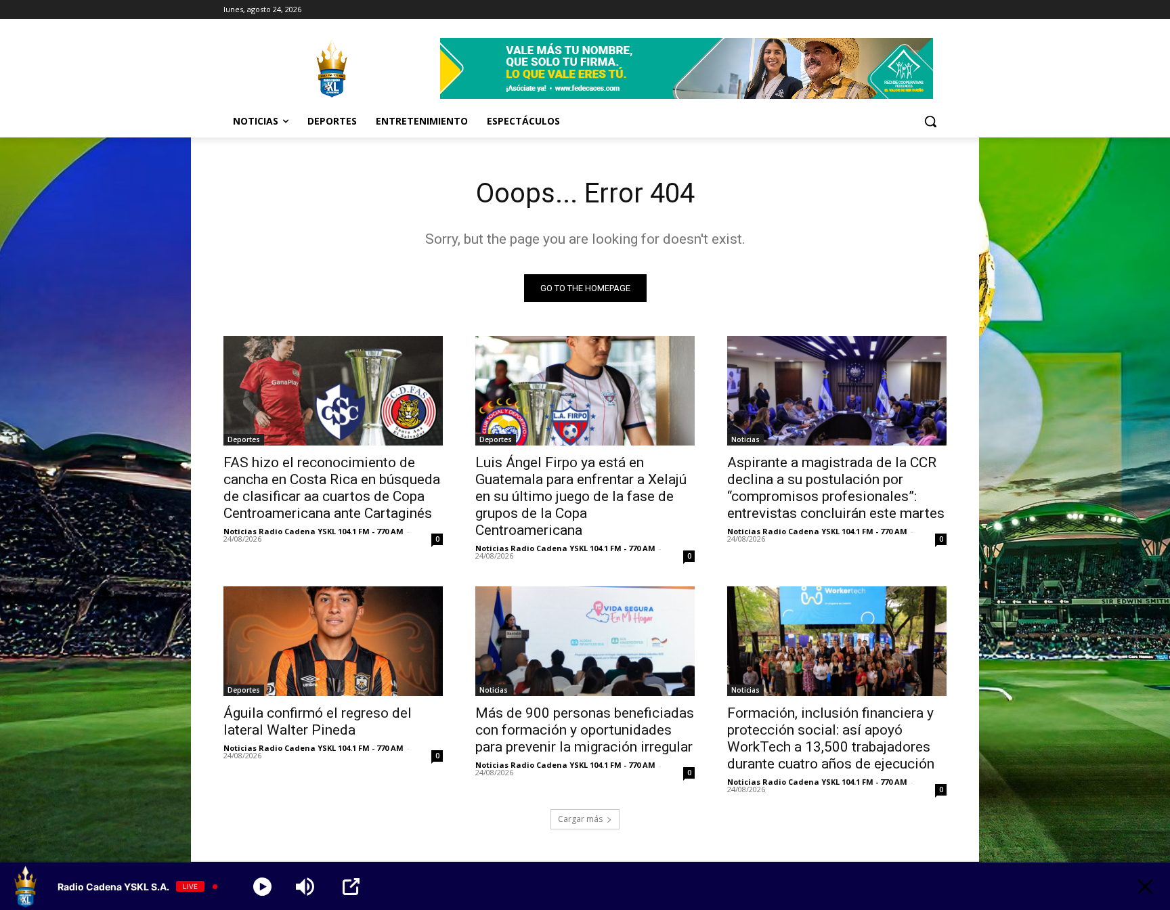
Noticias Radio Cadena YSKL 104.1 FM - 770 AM (313, 531)
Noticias (745, 439)
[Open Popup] (351, 886)
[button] (930, 121)
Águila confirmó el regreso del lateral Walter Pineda (317, 721)
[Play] (262, 886)
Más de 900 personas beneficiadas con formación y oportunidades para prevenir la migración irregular (584, 730)
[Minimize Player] (1145, 886)
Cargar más (580, 819)
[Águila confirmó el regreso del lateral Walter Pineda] (333, 641)
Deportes (244, 439)
